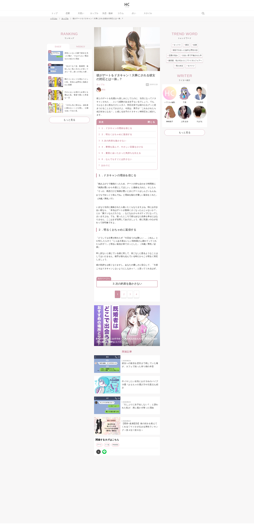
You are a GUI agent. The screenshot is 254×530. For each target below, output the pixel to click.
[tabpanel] (127, 325)
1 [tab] (109, 344)
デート (99, 444)
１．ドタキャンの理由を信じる (116, 128)
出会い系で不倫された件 (191, 55)
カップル (94, 13)
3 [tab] (121, 344)
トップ (54, 13)
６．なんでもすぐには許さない (116, 159)
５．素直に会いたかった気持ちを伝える (121, 153)
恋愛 (68, 13)
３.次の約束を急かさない (113, 141)
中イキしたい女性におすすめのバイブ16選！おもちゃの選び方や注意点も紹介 (140, 384)
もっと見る (69, 120)
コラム (121, 13)
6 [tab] (139, 344)
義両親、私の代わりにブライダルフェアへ (184, 61)
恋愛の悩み (173, 55)
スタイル (148, 13)
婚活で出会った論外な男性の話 (185, 50)
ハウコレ (53, 19)
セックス (176, 45)
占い (134, 13)
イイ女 (107, 444)
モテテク (190, 66)
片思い (81, 13)
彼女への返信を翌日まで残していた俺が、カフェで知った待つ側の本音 (140, 365)
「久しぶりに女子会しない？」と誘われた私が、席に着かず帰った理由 (140, 406)
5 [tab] (133, 344)
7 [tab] (144, 344)
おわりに (105, 165)
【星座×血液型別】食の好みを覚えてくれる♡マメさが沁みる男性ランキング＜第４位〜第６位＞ (140, 426)
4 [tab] (127, 344)
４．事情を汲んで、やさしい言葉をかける (122, 147)
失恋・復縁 (107, 13)
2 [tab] (115, 344)
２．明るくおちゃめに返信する (116, 134)
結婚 (194, 45)
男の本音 (179, 66)
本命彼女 (115, 444)
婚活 (186, 45)
